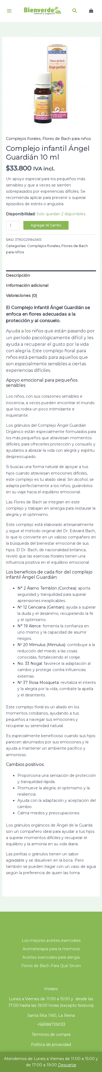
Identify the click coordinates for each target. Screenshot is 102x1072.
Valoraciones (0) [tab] (21, 295)
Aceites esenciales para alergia (51, 957)
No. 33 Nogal (29, 663)
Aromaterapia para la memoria (51, 948)
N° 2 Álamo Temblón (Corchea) (46, 588)
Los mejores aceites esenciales (51, 940)
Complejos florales (23, 138)
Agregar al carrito (46, 225)
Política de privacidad (51, 1044)
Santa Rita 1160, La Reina (51, 1015)
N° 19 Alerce (29, 626)
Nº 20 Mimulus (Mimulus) (41, 644)
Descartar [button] (67, 1064)
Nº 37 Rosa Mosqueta (38, 682)
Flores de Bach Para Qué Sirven (51, 965)
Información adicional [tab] (27, 285)
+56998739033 (51, 1024)
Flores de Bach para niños (66, 138)
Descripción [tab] (18, 275)
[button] (74, 11)
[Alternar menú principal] (9, 10)
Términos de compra (51, 1034)
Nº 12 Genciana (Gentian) (40, 607)
